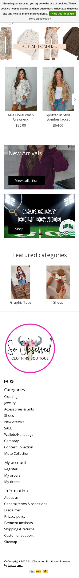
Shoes (58, 302)
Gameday (11, 441)
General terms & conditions (25, 504)
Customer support (18, 535)
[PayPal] (39, 572)
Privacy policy (14, 516)
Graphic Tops (20, 302)
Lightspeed (15, 565)
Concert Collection (18, 447)
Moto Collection (16, 453)
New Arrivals (14, 422)
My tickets (12, 481)
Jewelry (10, 403)
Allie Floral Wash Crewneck (21, 117)
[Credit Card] (32, 572)
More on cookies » (40, 18)
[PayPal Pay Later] (45, 572)
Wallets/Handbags (18, 434)
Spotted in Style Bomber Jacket (58, 117)
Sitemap (10, 541)
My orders (12, 475)
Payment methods (18, 522)
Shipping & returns (19, 529)
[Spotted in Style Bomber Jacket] (58, 89)
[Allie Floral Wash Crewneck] (20, 89)
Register (10, 469)
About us (11, 497)
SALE (8, 428)
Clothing (11, 396)
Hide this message (63, 13)
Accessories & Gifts (19, 409)
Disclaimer (12, 510)
